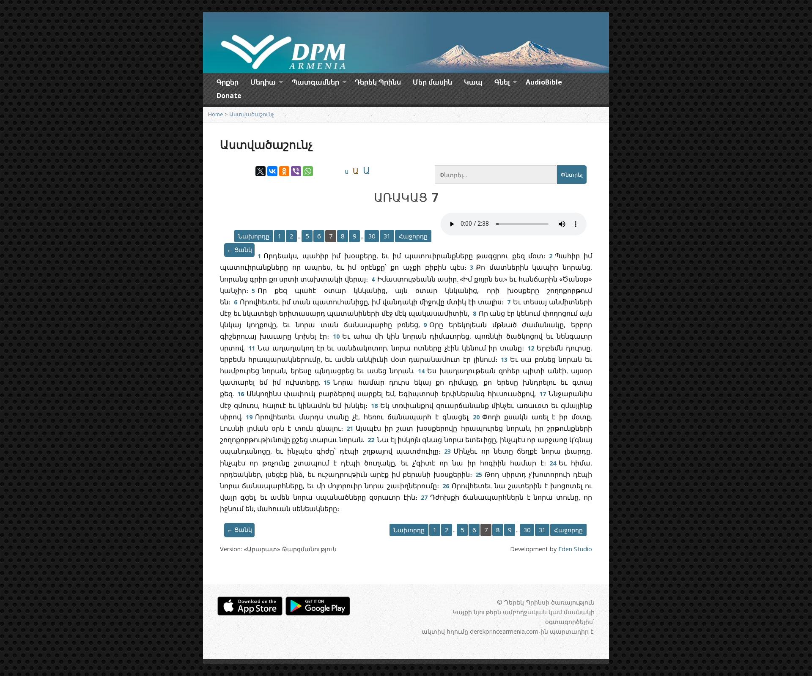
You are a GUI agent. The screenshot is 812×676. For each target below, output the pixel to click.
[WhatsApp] (308, 171)
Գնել (502, 83)
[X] (260, 171)
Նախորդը (253, 236)
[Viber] (296, 171)
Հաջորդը (413, 236)
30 (371, 236)
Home (215, 114)
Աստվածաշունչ (251, 114)
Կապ (473, 82)
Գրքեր (228, 82)
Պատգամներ (315, 83)
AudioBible (544, 82)
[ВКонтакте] (272, 171)
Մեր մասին (432, 82)
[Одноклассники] (284, 171)
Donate (229, 95)
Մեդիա (263, 83)
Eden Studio (575, 549)
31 (387, 236)
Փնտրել (572, 175)
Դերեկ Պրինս (378, 82)
